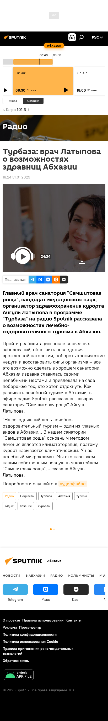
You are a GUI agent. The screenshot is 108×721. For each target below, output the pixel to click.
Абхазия (64, 496)
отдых (9, 506)
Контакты (74, 620)
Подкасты (27, 496)
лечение (26, 506)
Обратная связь (16, 660)
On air (20, 73)
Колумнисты (81, 575)
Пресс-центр (30, 627)
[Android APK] (18, 675)
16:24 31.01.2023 (16, 177)
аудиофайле (73, 484)
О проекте (11, 620)
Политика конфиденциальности (30, 634)
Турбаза (46, 496)
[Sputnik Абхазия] (16, 39)
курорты (44, 506)
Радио (9, 496)
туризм (82, 496)
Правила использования (42, 620)
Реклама (10, 627)
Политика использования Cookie (30, 641)
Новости (11, 575)
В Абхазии (35, 575)
